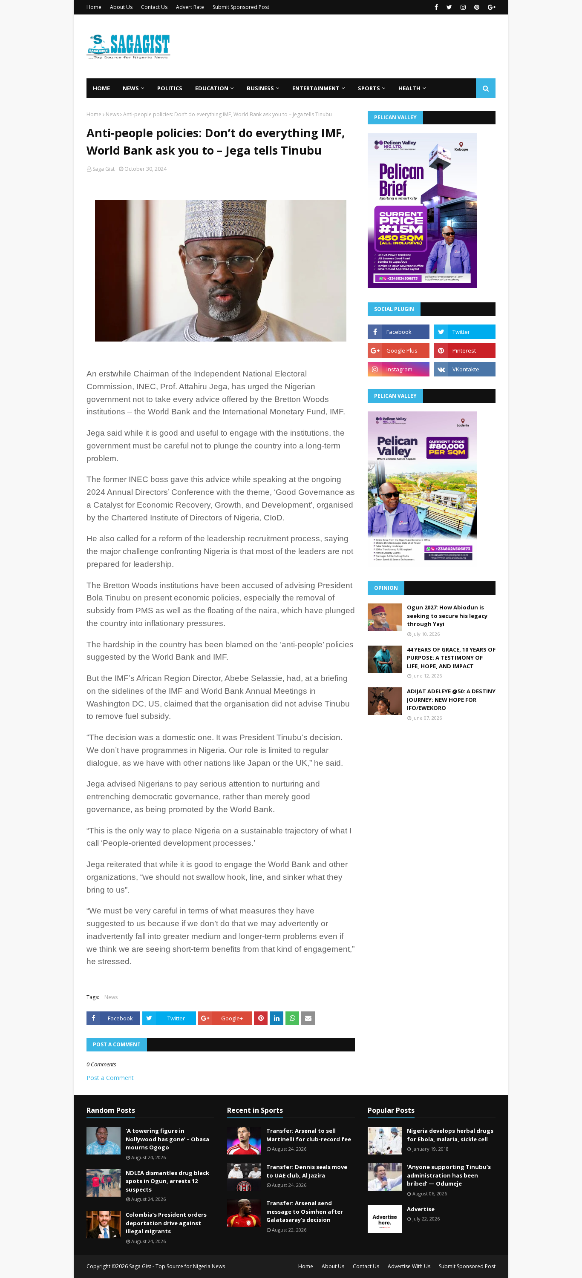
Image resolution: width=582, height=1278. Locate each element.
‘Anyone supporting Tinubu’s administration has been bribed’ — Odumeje (449, 1175)
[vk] (465, 369)
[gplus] (491, 7)
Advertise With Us (409, 1266)
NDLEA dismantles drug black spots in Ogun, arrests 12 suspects (167, 1181)
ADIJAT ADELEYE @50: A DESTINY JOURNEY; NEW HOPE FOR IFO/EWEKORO (451, 699)
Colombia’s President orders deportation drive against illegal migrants (166, 1223)
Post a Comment (110, 1078)
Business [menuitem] (260, 88)
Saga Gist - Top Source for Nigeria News (177, 1266)
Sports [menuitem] (369, 88)
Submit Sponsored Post (241, 7)
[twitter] (449, 7)
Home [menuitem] (101, 88)
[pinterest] (476, 7)
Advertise (421, 1209)
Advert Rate (190, 7)
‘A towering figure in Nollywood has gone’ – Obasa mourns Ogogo (167, 1139)
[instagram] (463, 7)
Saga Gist (103, 168)
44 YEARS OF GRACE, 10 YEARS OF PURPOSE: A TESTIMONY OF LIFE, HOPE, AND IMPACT (451, 658)
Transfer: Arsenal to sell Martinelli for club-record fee (308, 1135)
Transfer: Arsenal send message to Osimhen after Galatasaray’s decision (304, 1211)
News (112, 114)
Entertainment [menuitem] (316, 88)
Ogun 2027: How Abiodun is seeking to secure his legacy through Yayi (447, 615)
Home (93, 7)
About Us (121, 7)
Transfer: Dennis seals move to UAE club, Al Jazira (306, 1171)
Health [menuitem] (409, 88)
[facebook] (436, 7)
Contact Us (154, 7)
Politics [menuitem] (169, 88)
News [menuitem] (131, 88)
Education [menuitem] (211, 88)
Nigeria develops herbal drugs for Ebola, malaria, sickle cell (450, 1135)
